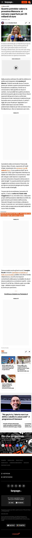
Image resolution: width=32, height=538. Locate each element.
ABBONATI (24, 2)
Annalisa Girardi (13, 22)
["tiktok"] (3, 445)
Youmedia (3, 460)
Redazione (26, 462)
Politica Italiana (4, 347)
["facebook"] (17, 445)
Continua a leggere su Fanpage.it (16, 294)
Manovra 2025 (6, 6)
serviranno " (19, 168)
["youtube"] (10, 445)
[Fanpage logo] (9, 2)
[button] (29, 22)
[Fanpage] (16, 491)
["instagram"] (6, 445)
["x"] (13, 445)
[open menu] (2, 2)
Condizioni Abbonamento (16, 462)
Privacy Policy (19, 460)
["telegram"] (20, 445)
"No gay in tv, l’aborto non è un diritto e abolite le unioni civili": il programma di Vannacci (16, 416)
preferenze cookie (5, 465)
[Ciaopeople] (16, 534)
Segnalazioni (11, 460)
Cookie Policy (4, 462)
